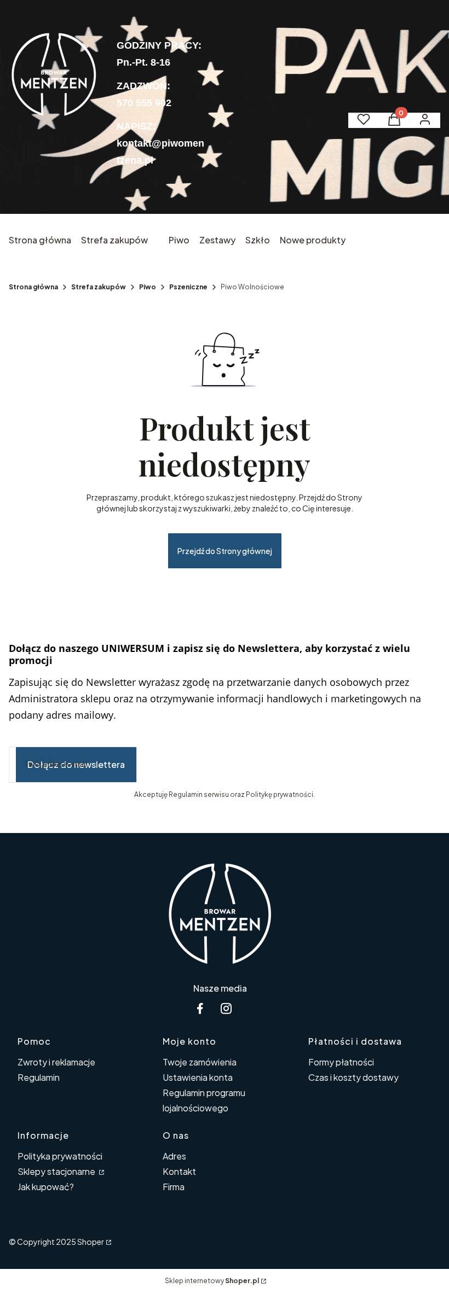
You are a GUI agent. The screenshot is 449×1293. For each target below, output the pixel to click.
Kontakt (179, 1171)
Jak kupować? (46, 1186)
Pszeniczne (188, 287)
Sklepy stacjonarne (57, 1171)
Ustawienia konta (198, 1077)
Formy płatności (341, 1062)
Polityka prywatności (60, 1156)
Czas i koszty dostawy (353, 1077)
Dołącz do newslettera (76, 764)
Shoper (90, 1242)
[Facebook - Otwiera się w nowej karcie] (199, 1008)
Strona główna (33, 287)
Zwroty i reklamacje (56, 1062)
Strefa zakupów (98, 287)
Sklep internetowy (212, 1281)
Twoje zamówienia (200, 1062)
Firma (174, 1186)
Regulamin (39, 1077)
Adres (174, 1156)
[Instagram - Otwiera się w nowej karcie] (226, 1008)
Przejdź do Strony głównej (224, 551)
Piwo (147, 287)
